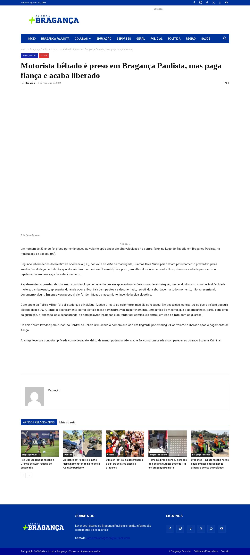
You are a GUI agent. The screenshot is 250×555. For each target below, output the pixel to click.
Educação (103, 38)
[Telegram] (78, 92)
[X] (213, 2)
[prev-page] (23, 475)
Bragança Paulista (55, 38)
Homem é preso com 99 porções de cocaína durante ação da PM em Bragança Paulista (167, 463)
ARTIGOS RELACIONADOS (39, 422)
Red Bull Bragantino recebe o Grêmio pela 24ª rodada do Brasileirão (37, 463)
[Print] (69, 92)
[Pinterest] (51, 92)
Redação (30, 83)
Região (191, 38)
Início (32, 38)
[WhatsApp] (220, 2)
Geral (140, 38)
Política (174, 38)
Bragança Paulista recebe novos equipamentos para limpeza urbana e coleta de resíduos (210, 463)
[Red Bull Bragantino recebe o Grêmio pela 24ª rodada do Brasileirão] (40, 443)
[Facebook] (194, 2)
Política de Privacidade (206, 551)
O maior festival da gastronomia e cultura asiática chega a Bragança (124, 463)
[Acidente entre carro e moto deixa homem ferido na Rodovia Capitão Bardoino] (82, 443)
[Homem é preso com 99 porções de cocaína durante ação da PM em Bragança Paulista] (167, 443)
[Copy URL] (25, 92)
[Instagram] (201, 2)
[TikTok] (207, 2)
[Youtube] (226, 2)
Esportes (124, 38)
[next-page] (29, 475)
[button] (224, 38)
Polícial (156, 38)
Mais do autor (68, 422)
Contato (225, 551)
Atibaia (110, 455)
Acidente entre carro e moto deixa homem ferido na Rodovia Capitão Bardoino (81, 463)
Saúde (205, 38)
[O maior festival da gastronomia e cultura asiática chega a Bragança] (125, 443)
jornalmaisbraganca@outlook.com (108, 538)
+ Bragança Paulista (180, 551)
